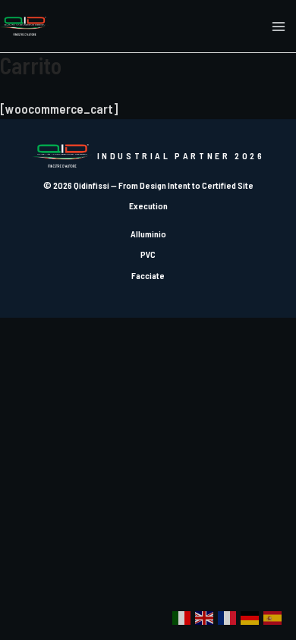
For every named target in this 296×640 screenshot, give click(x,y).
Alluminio (148, 233)
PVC (148, 254)
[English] (205, 617)
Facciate (148, 275)
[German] (250, 617)
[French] (227, 617)
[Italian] (182, 617)
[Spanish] (273, 617)
